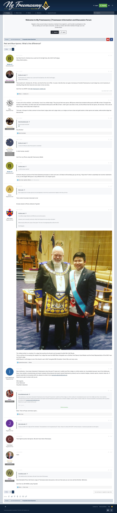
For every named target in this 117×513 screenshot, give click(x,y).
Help (109, 506)
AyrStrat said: (21, 166)
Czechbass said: (22, 473)
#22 (111, 71)
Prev (7, 49)
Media (29, 12)
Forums (8, 12)
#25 (111, 139)
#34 (111, 470)
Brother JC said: (22, 75)
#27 (111, 186)
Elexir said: (20, 189)
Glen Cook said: (22, 424)
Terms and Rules (102, 506)
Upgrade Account (52, 12)
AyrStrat (7, 46)
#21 (111, 55)
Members (39, 12)
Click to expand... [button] (64, 407)
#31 (111, 420)
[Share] (109, 56)
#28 (111, 209)
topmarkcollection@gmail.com (59, 375)
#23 (111, 100)
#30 (111, 390)
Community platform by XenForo (16, 510)
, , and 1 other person (29, 180)
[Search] (112, 5)
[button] (11, 13)
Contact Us (95, 506)
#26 (111, 162)
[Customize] (109, 5)
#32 (111, 436)
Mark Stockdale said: (23, 121)
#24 (111, 118)
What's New (19, 12)
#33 (111, 452)
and (23, 93)
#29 (111, 368)
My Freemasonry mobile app (38, 88)
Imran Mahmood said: (23, 394)
